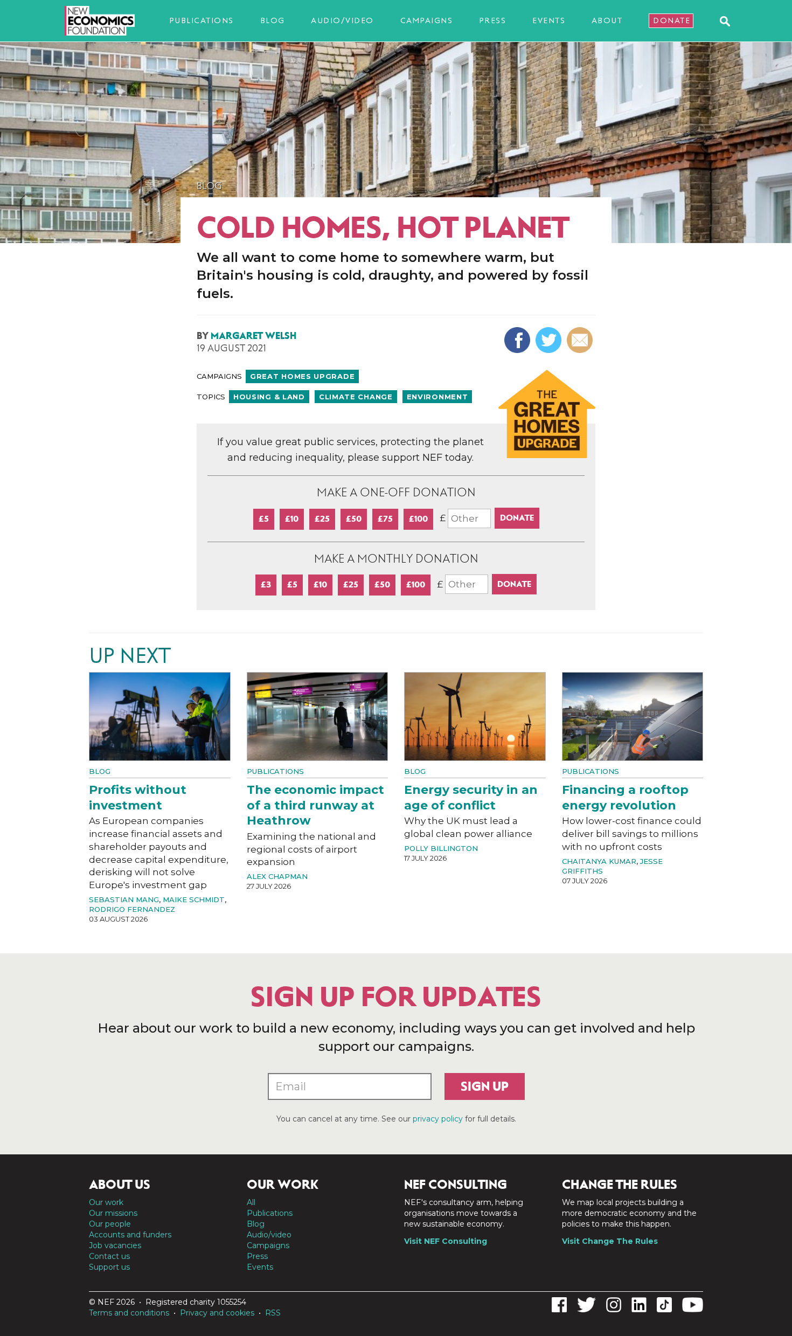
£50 (354, 518)
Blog (272, 20)
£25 (322, 518)
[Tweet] (550, 340)
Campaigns (426, 20)
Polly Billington (441, 848)
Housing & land (269, 396)
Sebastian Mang (124, 899)
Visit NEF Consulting (445, 1241)
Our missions (113, 1213)
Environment (437, 396)
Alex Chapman (277, 876)
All (251, 1202)
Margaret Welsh (253, 335)
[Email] (581, 340)
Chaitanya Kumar (599, 861)
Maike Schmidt (194, 899)
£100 (418, 518)
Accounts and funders (130, 1235)
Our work (106, 1202)
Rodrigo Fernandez (132, 909)
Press (492, 20)
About (607, 20)
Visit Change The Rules (610, 1241)
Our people (110, 1224)
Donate (671, 20)
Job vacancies (115, 1245)
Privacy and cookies (217, 1313)
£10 (291, 518)
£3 (266, 584)
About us (119, 1185)
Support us (109, 1267)
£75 (385, 518)
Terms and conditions (129, 1313)
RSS (273, 1313)
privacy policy (438, 1119)
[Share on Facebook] (518, 340)
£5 (264, 518)
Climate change (356, 396)
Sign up (485, 1086)
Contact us (109, 1256)
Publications (201, 20)
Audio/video (342, 20)
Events (548, 20)
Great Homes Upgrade (302, 376)
